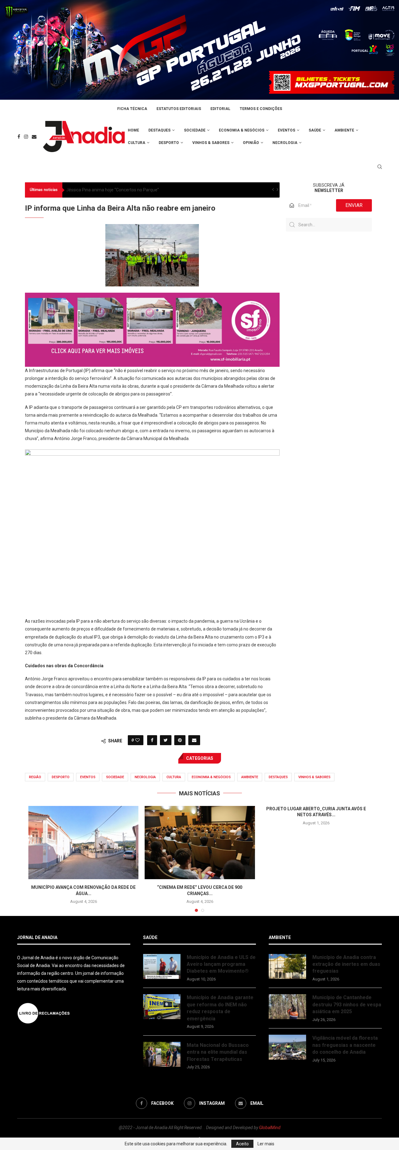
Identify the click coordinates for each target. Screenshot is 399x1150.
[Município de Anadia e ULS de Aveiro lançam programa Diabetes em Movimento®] (161, 966)
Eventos (286, 130)
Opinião (251, 143)
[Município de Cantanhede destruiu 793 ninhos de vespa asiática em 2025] (287, 1006)
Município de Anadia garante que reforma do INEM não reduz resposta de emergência (220, 1007)
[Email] (34, 136)
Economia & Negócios (241, 130)
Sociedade (194, 130)
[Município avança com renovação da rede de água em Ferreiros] (83, 842)
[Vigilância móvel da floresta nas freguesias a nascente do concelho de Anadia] (287, 1047)
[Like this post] (137, 740)
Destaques (159, 130)
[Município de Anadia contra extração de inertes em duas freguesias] (287, 966)
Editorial (220, 109)
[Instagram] (26, 136)
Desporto (169, 143)
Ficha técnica (132, 109)
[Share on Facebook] (152, 740)
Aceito (242, 1143)
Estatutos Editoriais (178, 109)
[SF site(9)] (152, 297)
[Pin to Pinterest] (179, 740)
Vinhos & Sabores (210, 143)
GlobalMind (270, 1127)
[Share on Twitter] (165, 740)
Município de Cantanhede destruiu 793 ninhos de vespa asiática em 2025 (346, 1004)
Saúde (315, 130)
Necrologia (284, 143)
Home (133, 130)
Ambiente (344, 130)
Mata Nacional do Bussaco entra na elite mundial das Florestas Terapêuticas (218, 1052)
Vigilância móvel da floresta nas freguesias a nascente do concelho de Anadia (345, 1045)
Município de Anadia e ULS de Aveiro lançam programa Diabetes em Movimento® (221, 964)
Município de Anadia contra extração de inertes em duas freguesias (346, 964)
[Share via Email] (194, 740)
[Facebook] (19, 136)
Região (35, 777)
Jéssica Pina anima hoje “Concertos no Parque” (112, 189)
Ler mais (265, 1144)
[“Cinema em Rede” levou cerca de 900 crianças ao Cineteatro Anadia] (200, 842)
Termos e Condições (261, 109)
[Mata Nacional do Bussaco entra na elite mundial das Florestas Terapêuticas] (161, 1054)
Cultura (136, 143)
